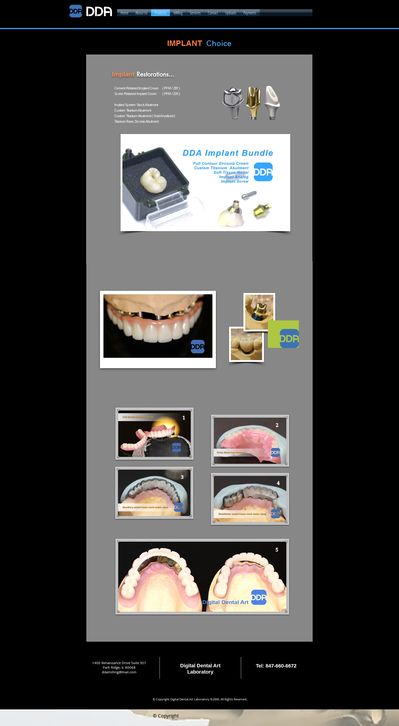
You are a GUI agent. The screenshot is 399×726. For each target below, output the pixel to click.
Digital (187, 665)
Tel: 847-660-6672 (276, 666)
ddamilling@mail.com (119, 672)
